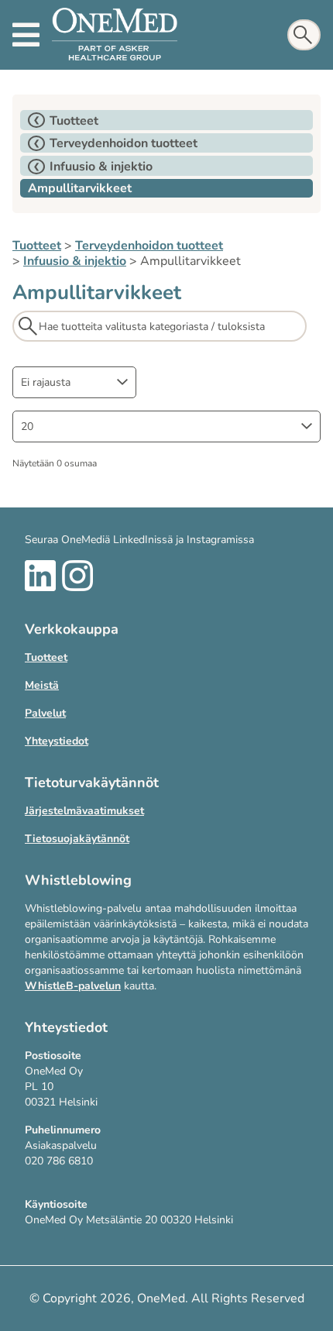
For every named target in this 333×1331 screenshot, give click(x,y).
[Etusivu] (114, 35)
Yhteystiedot (56, 741)
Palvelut (45, 713)
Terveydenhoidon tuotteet (149, 245)
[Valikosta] (25, 34)
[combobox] (74, 382)
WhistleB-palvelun (73, 985)
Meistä (42, 685)
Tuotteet (36, 245)
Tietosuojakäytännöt (77, 838)
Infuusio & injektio (74, 261)
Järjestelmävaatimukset (84, 810)
